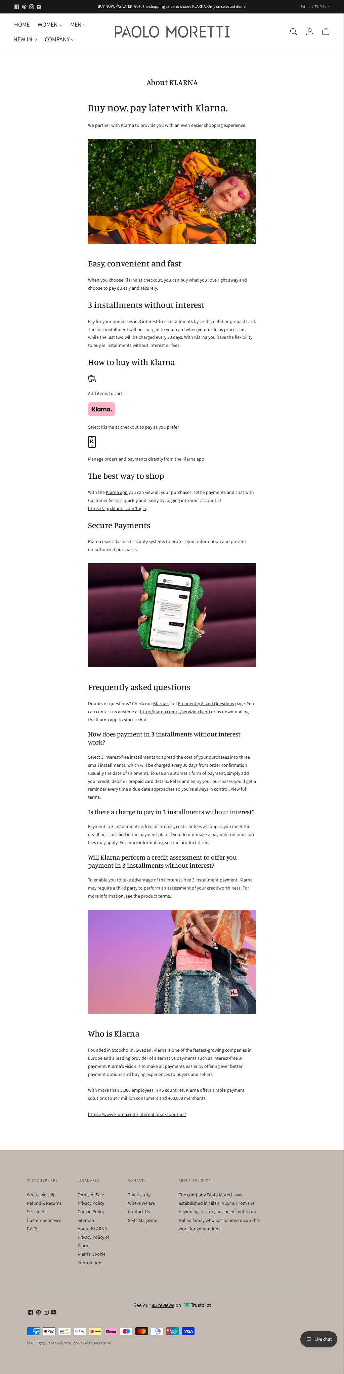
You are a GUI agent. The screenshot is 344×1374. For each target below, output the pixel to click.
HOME (22, 24)
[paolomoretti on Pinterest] (24, 6)
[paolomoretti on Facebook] (16, 6)
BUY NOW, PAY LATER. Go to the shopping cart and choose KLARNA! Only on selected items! (172, 6)
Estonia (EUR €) (313, 6)
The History (139, 1195)
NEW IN (22, 39)
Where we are (141, 1203)
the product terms (151, 896)
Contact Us (139, 1211)
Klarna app (117, 492)
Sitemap (86, 1220)
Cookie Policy (91, 1211)
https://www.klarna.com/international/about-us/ (137, 1114)
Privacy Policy (91, 1203)
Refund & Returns (44, 1203)
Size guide (37, 1211)
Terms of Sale (91, 1195)
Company (57, 39)
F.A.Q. (32, 1229)
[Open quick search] (293, 31)
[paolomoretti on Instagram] (31, 6)
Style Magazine (142, 1220)
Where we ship (41, 1195)
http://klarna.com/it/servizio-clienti (175, 712)
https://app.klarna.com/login (117, 508)
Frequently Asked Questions (206, 703)
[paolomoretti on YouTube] (39, 6)
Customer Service (44, 1220)
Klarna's (161, 703)
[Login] (309, 31)
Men (76, 24)
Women (48, 24)
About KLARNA (92, 1229)
